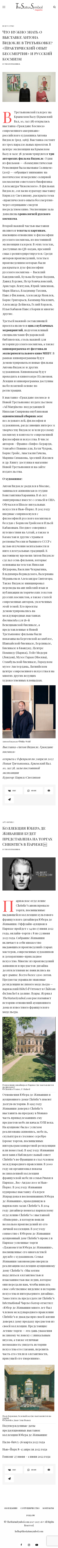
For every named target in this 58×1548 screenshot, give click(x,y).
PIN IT (31, 715)
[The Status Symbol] (29, 7)
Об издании (10, 1508)
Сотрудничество (29, 1508)
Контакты (48, 1508)
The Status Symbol (12, 64)
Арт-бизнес (8, 822)
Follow (30, 1515)
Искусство (8, 26)
